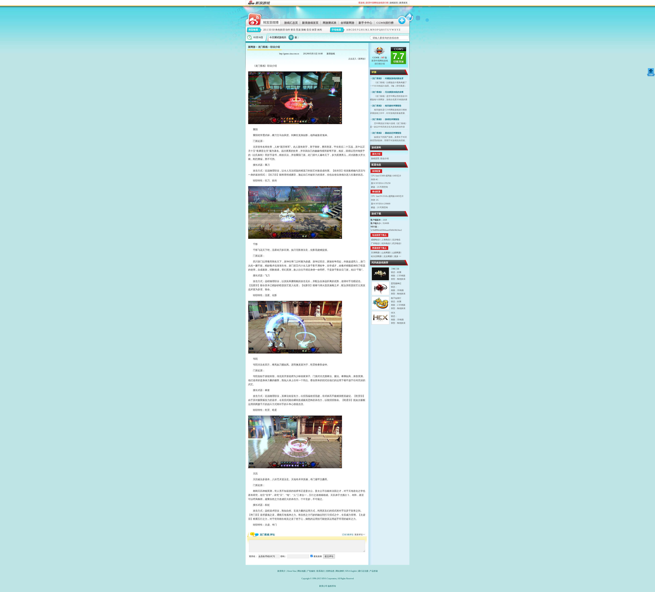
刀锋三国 (395, 269)
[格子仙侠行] (380, 303)
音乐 (309, 29)
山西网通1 (396, 252)
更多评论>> (359, 534)
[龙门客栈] (379, 51)
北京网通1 (388, 256)
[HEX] (380, 318)
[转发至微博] (261, 18)
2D (264, 29)
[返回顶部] (651, 72)
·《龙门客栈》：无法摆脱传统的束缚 (386, 92)
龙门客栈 (263, 47)
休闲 (319, 29)
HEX (393, 313)
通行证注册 (363, 571)
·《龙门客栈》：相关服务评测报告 (385, 105)
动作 (287, 29)
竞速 (298, 29)
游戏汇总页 (291, 22)
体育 (314, 29)
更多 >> (397, 256)
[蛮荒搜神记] (380, 288)
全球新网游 (347, 22)
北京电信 (396, 239)
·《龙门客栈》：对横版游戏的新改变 (386, 78)
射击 (293, 29)
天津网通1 (375, 252)
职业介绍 (385, 158)
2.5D (269, 29)
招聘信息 (330, 571)
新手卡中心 (365, 22)
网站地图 (301, 571)
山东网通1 (386, 252)
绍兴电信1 (386, 243)
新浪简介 (281, 571)
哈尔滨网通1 (376, 256)
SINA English (351, 571)
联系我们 (321, 571)
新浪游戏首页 (310, 22)
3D (273, 29)
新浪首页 (403, 3)
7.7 (398, 56)
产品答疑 (374, 571)
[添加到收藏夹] (400, 18)
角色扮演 (280, 29)
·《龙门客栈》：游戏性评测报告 (384, 119)
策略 (303, 29)
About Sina (291, 571)
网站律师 (340, 571)
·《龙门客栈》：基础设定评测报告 (385, 133)
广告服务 (311, 571)
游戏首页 (394, 3)
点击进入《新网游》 (357, 59)
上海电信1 (386, 239)
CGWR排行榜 (385, 22)
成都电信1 (375, 239)
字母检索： (338, 29)
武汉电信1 (396, 243)
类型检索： (254, 29)
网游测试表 (329, 22)
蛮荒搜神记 (396, 283)
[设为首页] (409, 18)
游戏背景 (375, 158)
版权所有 (332, 586)
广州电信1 (375, 243)
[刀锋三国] (380, 274)
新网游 (251, 47)
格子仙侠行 (396, 298)
